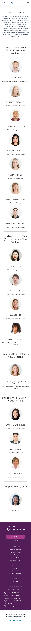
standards (21, 28)
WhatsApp (9, 603)
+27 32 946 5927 (16, 598)
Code (23, 24)
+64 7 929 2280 (15, 595)
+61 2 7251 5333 (15, 593)
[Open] (28, 3)
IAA (6, 24)
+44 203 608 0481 (16, 601)
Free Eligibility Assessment (15, 537)
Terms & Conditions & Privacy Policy (18, 617)
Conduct (8, 26)
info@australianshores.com (19, 606)
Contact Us (15, 540)
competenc (13, 28)
